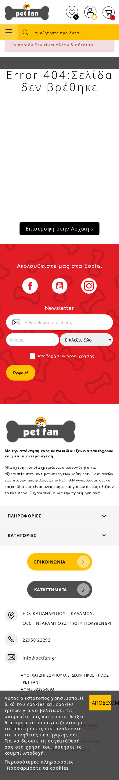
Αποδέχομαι (101, 702)
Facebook (30, 286)
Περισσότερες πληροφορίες (39, 762)
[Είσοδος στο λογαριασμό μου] (90, 11)
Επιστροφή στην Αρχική (58, 228)
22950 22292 (37, 640)
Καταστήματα (50, 589)
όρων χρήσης (80, 356)
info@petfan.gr (39, 658)
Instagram (89, 286)
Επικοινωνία (50, 562)
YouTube (59, 286)
